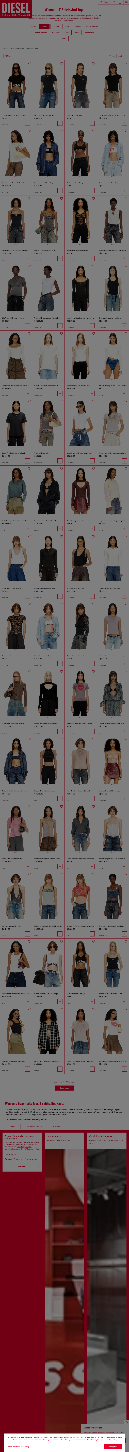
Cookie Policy (111, 1440)
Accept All (113, 1447)
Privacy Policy (96, 1440)
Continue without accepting (18, 1447)
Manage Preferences (73, 1440)
